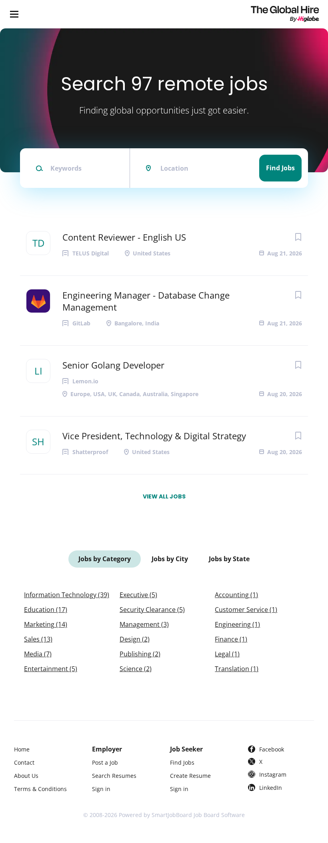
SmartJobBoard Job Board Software (198, 815)
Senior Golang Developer (113, 365)
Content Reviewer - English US (124, 237)
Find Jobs (280, 167)
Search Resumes (114, 775)
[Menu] (14, 14)
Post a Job (105, 762)
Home (22, 749)
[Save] (298, 237)
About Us (26, 775)
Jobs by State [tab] (229, 558)
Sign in (101, 789)
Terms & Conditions (40, 789)
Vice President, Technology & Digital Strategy (154, 436)
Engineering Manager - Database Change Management (146, 301)
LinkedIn (270, 787)
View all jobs (164, 496)
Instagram (272, 774)
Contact (24, 762)
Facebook (271, 749)
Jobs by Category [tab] (104, 558)
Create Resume (190, 775)
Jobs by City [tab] (170, 558)
